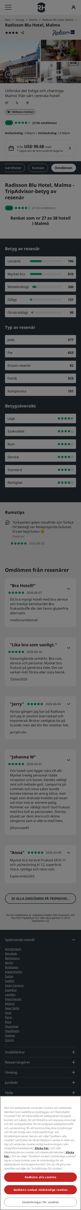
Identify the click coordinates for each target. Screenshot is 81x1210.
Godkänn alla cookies (40, 1177)
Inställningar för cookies (40, 1202)
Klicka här (41, 1148)
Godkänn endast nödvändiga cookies (41, 1190)
